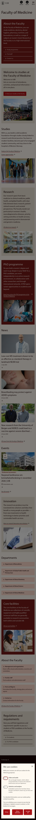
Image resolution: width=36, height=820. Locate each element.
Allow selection (17, 812)
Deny (6, 812)
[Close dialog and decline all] (32, 766)
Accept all (28, 812)
